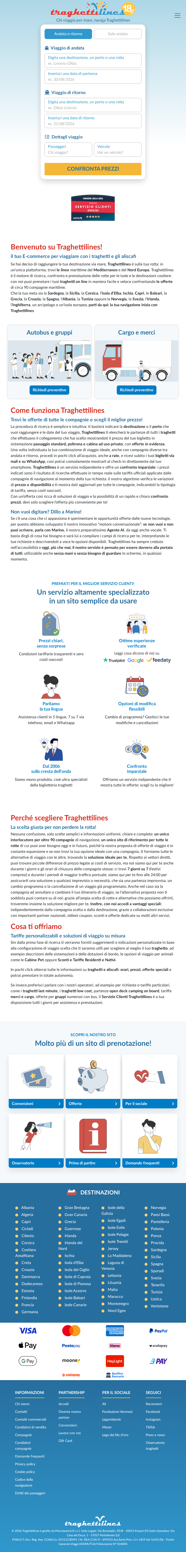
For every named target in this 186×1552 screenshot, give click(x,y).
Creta (26, 1263)
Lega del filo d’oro (115, 1435)
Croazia (28, 1270)
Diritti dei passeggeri (30, 1493)
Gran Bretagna (77, 1208)
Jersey (113, 1249)
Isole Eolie (116, 1228)
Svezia (156, 1278)
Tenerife (157, 1285)
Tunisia (157, 1292)
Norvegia (158, 1208)
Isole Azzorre (75, 1291)
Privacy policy (25, 1464)
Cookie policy (25, 1472)
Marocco (115, 1297)
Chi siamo (22, 1404)
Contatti (21, 1412)
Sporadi (157, 1271)
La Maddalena (120, 1256)
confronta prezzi (93, 169)
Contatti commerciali (30, 1419)
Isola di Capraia (78, 1277)
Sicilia (156, 1257)
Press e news (155, 1435)
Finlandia (29, 1298)
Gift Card (65, 1441)
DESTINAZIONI (100, 1192)
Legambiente (111, 1419)
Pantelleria (160, 1222)
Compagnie (23, 1435)
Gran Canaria (76, 1215)
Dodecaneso (32, 1284)
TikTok (150, 1427)
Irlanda (70, 1236)
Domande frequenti (30, 1456)
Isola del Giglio (77, 1270)
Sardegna (159, 1250)
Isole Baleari (75, 1298)
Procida (157, 1243)
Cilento (28, 1236)
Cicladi (27, 1229)
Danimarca (31, 1277)
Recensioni (154, 1404)
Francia (28, 1305)
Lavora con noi (70, 1433)
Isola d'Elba (74, 1263)
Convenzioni (68, 1425)
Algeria (27, 1215)
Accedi (64, 1404)
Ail (104, 1404)
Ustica (156, 1299)
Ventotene (159, 1306)
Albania (27, 1208)
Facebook (153, 1412)
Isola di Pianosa (78, 1284)
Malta (113, 1290)
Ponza (156, 1236)
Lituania (114, 1283)
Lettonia (114, 1276)
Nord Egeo (117, 1311)
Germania (30, 1312)
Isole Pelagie (118, 1235)
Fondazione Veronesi (117, 1412)
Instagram (153, 1419)
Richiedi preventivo (49, 390)
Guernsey (73, 1229)
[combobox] (93, 63)
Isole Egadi (117, 1221)
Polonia (157, 1229)
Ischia (69, 1256)
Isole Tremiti (118, 1242)
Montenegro (118, 1304)
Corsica (28, 1243)
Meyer (107, 1427)
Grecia (70, 1222)
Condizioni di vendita (30, 1427)
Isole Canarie (75, 1305)
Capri (26, 1222)
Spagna (157, 1264)
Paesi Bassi (160, 1215)
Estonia (28, 1291)
